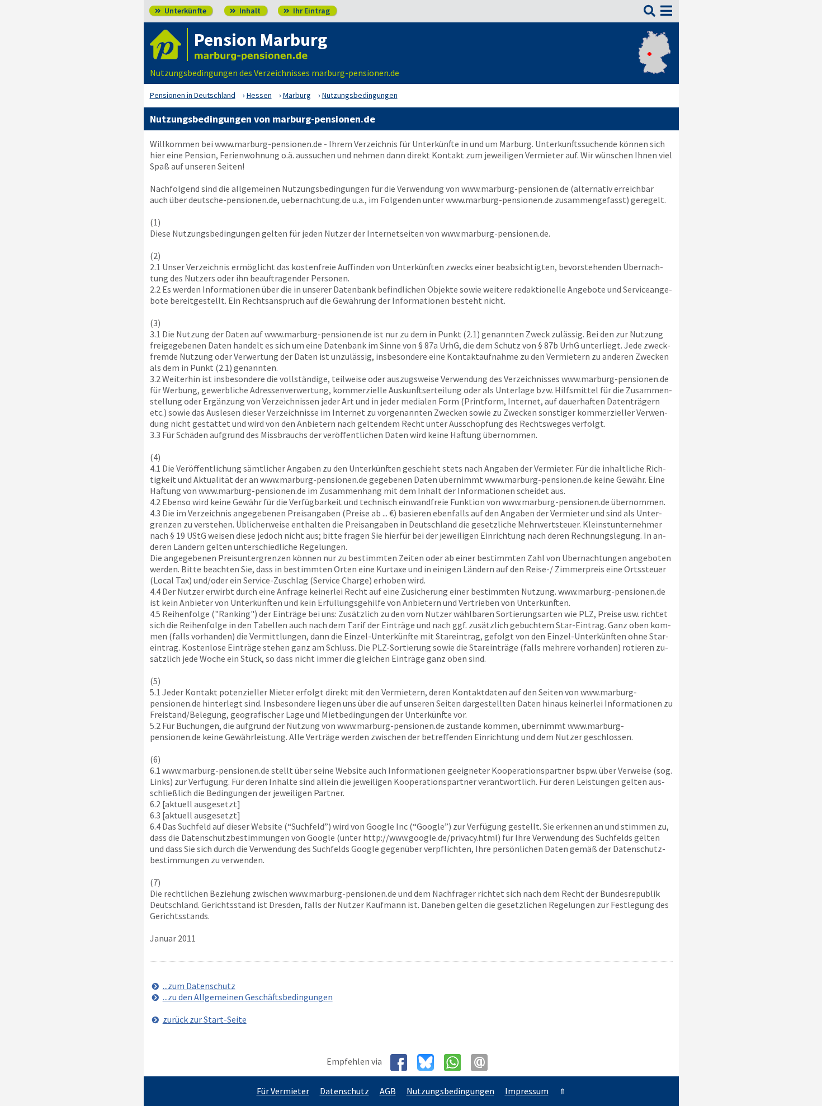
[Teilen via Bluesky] (429, 1062)
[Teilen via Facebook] (402, 1062)
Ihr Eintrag (307, 11)
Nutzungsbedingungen (450, 1090)
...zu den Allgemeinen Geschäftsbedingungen (248, 997)
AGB (388, 1090)
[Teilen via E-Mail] (483, 1062)
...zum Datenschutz (199, 985)
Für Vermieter (283, 1090)
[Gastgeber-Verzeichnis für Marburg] (169, 44)
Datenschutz (344, 1090)
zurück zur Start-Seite (205, 1019)
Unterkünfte (180, 11)
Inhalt (245, 11)
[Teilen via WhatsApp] (456, 1062)
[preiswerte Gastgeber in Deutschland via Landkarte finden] (654, 61)
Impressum (527, 1090)
